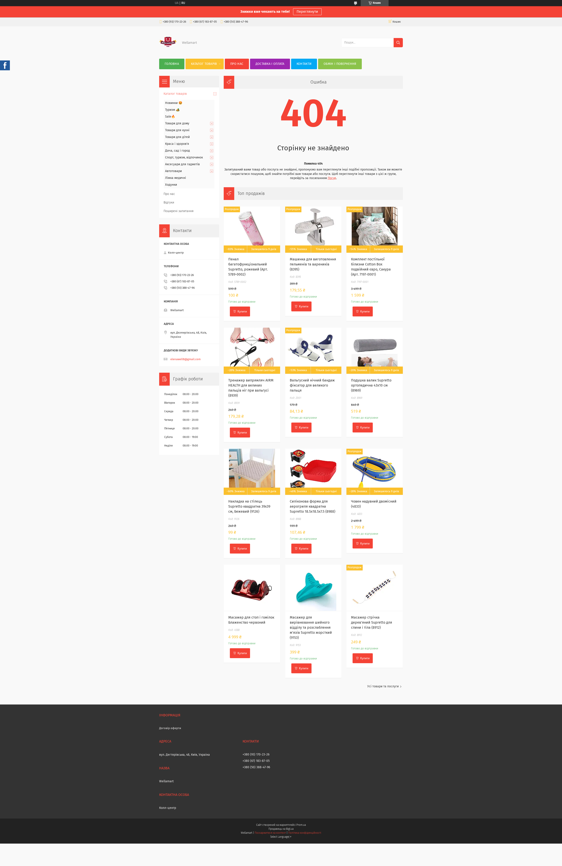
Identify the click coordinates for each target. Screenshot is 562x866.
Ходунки (171, 184)
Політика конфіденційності (304, 833)
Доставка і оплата (270, 63)
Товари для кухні (177, 130)
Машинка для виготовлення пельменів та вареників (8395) (313, 264)
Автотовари (173, 171)
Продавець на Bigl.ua (281, 829)
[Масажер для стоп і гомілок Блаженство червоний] (252, 588)
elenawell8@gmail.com (185, 359)
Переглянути (307, 11)
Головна (172, 63)
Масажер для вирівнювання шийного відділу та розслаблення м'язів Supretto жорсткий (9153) (311, 627)
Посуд (332, 178)
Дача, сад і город (177, 150)
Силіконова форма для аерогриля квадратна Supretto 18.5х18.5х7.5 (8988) (312, 506)
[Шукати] (398, 42)
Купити (242, 311)
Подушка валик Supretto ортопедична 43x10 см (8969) (371, 385)
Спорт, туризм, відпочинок (184, 157)
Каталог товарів (204, 63)
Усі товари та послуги (383, 686)
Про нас (236, 63)
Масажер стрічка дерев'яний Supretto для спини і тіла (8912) (371, 622)
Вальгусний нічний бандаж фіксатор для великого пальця (312, 385)
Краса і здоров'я (177, 143)
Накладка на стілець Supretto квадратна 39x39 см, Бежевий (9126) (249, 506)
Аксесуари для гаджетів (182, 164)
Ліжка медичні (175, 178)
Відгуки (169, 202)
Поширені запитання (179, 211)
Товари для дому (177, 123)
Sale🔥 (170, 116)
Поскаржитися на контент (270, 833)
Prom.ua (301, 825)
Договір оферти (170, 728)
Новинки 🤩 (173, 103)
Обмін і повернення (340, 63)
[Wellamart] (168, 49)
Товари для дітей (177, 137)
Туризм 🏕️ (172, 109)
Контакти (304, 63)
